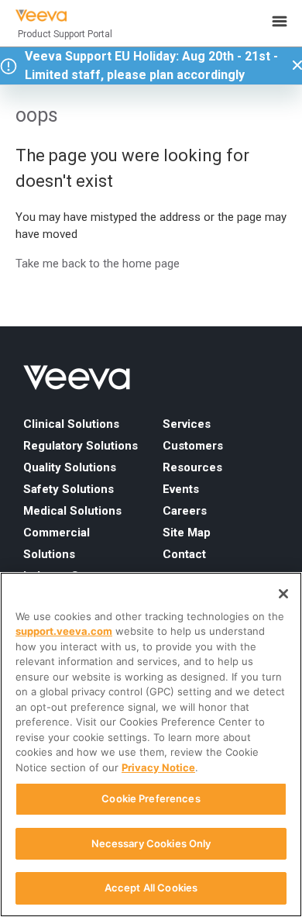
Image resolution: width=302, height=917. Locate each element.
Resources (192, 467)
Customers (193, 446)
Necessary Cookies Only (151, 843)
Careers (185, 511)
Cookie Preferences (150, 798)
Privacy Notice (158, 767)
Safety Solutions (68, 489)
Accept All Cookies (151, 887)
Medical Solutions (72, 511)
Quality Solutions (69, 467)
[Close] (283, 594)
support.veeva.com (63, 631)
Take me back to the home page (97, 264)
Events (181, 489)
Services (187, 424)
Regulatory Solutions (80, 446)
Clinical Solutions (71, 424)
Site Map (187, 533)
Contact (184, 554)
